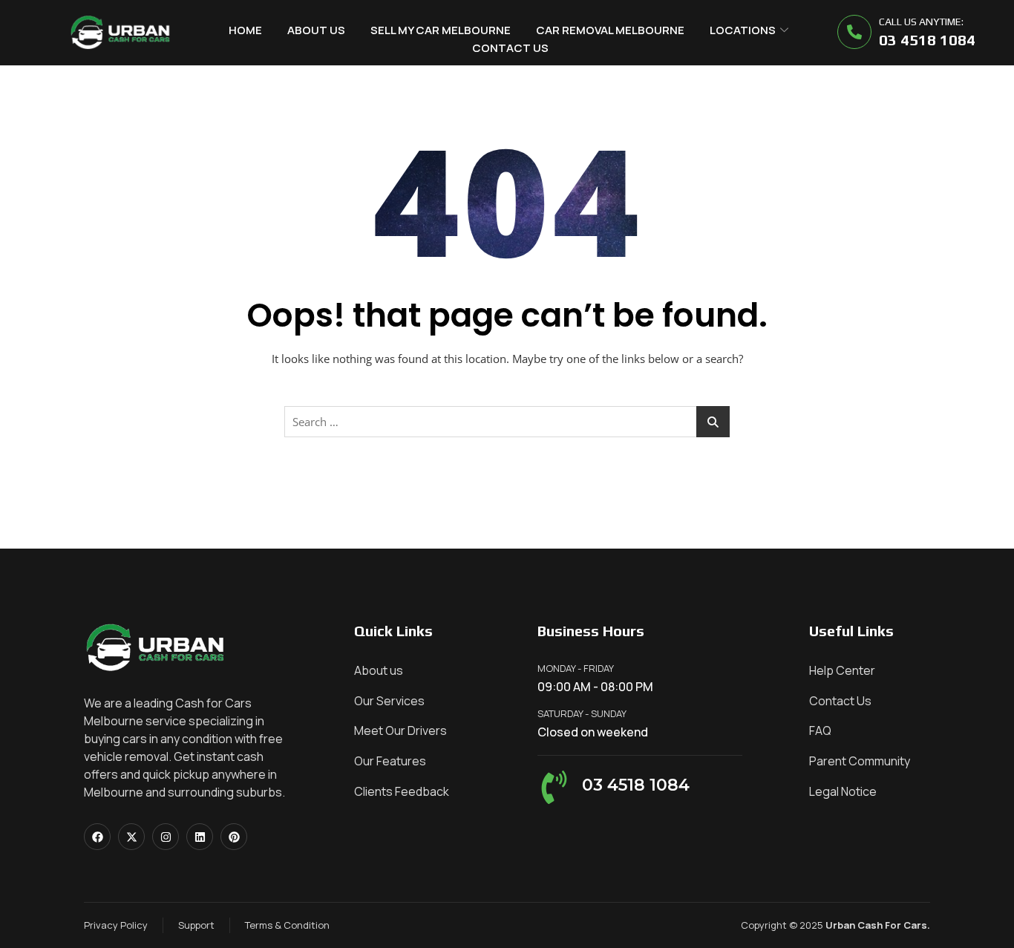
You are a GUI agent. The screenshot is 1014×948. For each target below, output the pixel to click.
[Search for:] (507, 421)
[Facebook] (97, 836)
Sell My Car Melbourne (440, 30)
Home (245, 30)
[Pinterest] (233, 836)
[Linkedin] (199, 836)
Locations (743, 30)
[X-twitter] (131, 836)
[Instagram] (165, 836)
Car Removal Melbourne (610, 30)
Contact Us (510, 48)
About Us (316, 30)
